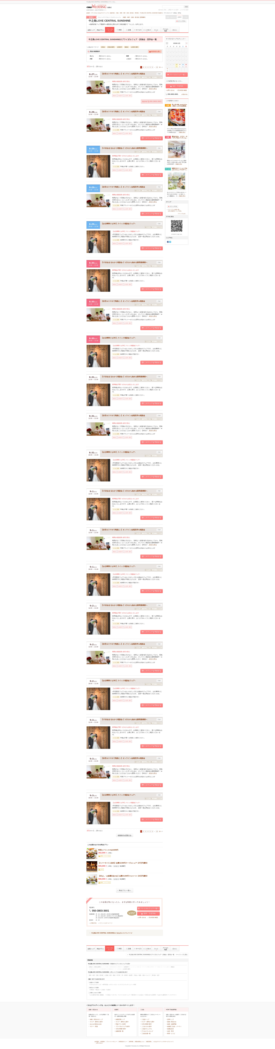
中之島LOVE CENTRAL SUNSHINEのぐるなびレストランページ (111, 933)
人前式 (103, 989)
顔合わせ (173, 1021)
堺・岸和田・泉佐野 (127, 975)
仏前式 (108, 989)
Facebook (168, 242)
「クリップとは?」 (181, 213)
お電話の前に (93, 923)
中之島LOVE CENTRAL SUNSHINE (110, 20)
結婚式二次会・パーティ (174, 1026)
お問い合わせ (142, 917)
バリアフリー (172, 995)
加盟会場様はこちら (139, 1041)
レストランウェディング (125, 984)
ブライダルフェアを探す (123, 1026)
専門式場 (105, 984)
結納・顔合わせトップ (96, 1019)
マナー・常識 (94, 1026)
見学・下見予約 (150, 913)
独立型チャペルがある (138, 995)
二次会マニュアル (146, 1029)
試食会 (103, 47)
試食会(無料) (111, 47)
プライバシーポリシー (111, 1041)
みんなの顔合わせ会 (96, 1024)
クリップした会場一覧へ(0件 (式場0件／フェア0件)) (174, 210)
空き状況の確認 (153, 917)
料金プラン (100, 30)
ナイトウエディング (124, 995)
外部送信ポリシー (123, 1041)
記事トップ (170, 1019)
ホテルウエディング (95, 984)
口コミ (175, 30)
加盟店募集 (148, 1041)
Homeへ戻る (163, 9)
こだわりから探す (146, 1026)
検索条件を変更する (124, 835)
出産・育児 (170, 1031)
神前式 (92, 989)
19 (157, 67)
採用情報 (131, 1041)
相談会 (126, 47)
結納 (168, 1021)
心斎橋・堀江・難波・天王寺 (112, 975)
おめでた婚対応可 (162, 995)
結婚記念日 (170, 1029)
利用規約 (102, 1041)
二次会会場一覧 (145, 1033)
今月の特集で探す (121, 1029)
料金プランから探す (174, 9)
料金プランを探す (121, 1024)
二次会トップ (145, 1019)
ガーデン (114, 995)
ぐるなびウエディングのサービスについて (163, 1041)
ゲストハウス (113, 984)
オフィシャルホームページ (105, 923)
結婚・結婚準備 (171, 1024)
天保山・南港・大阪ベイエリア (142, 975)
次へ (160, 67)
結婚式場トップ (120, 1019)
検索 (186, 7)
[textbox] (173, 6)
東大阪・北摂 (155, 975)
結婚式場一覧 (119, 1031)
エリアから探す (185, 9)
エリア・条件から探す (96, 1021)
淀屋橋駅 (142, 17)
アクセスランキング (147, 1031)
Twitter (170, 242)
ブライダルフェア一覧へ (149, 908)
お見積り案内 (134, 47)
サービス (139, 30)
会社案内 (97, 1041)
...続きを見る (152, 89)
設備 (129, 30)
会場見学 (119, 47)
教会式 (97, 989)
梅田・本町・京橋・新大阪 (131, 17)
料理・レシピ (171, 1033)
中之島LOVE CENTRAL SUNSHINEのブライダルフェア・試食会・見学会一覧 (158, 954)
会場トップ (91, 30)
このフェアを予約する (152, 138)
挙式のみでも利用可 (150, 995)
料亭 (135, 984)
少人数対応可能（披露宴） (97, 995)
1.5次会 (109, 995)
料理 (120, 30)
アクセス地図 (165, 30)
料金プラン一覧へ (125, 890)
